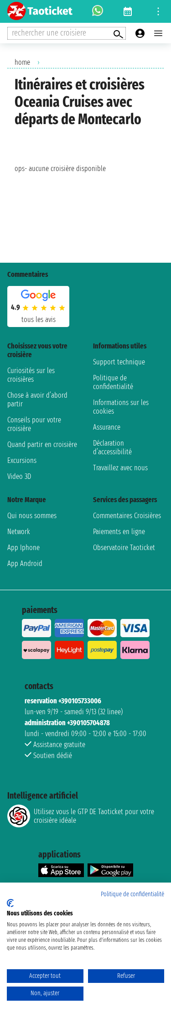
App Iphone (23, 547)
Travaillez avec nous (120, 467)
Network (18, 531)
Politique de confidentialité (113, 382)
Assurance (106, 427)
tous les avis (38, 319)
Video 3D (19, 476)
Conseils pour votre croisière (34, 424)
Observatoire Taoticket (124, 547)
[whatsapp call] (97, 11)
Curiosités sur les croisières (31, 375)
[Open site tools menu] (158, 11)
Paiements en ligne (119, 531)
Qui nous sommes (32, 515)
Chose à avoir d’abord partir (37, 399)
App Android (24, 563)
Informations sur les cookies (121, 407)
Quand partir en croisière (42, 444)
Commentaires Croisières (127, 515)
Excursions (21, 460)
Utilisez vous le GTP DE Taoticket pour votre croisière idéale (94, 816)
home (22, 62)
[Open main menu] (158, 33)
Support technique (119, 362)
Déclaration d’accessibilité (112, 447)
